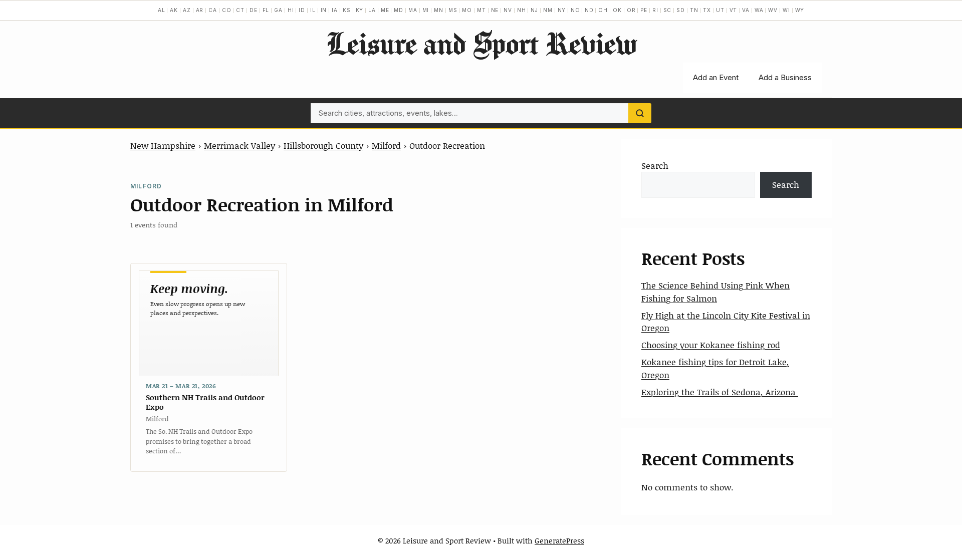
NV (508, 10)
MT (481, 10)
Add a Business (785, 77)
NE (495, 10)
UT (720, 10)
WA (759, 10)
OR (631, 10)
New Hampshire (162, 145)
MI (425, 10)
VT (734, 10)
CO (226, 10)
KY (360, 10)
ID (302, 10)
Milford (386, 145)
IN (324, 10)
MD (398, 10)
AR (200, 10)
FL (266, 10)
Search (654, 165)
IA (335, 10)
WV (773, 10)
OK (617, 10)
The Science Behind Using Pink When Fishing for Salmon (715, 291)
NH (521, 10)
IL (313, 10)
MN (438, 10)
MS (452, 10)
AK (174, 10)
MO (467, 10)
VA (746, 10)
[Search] (639, 113)
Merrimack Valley (239, 145)
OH (603, 10)
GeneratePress (559, 540)
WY (800, 10)
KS (347, 10)
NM (548, 10)
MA (412, 10)
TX (707, 10)
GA (278, 10)
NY (562, 10)
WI (786, 10)
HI (291, 10)
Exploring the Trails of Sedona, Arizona (719, 392)
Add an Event (716, 77)
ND (589, 10)
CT (240, 10)
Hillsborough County (323, 145)
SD (680, 10)
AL (161, 10)
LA (372, 10)
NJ (534, 10)
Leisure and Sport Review (481, 43)
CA (212, 10)
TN (694, 10)
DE (254, 10)
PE (643, 10)
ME (385, 10)
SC (667, 10)
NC (575, 10)
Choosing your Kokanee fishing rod (710, 345)
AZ (187, 10)
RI (655, 10)
